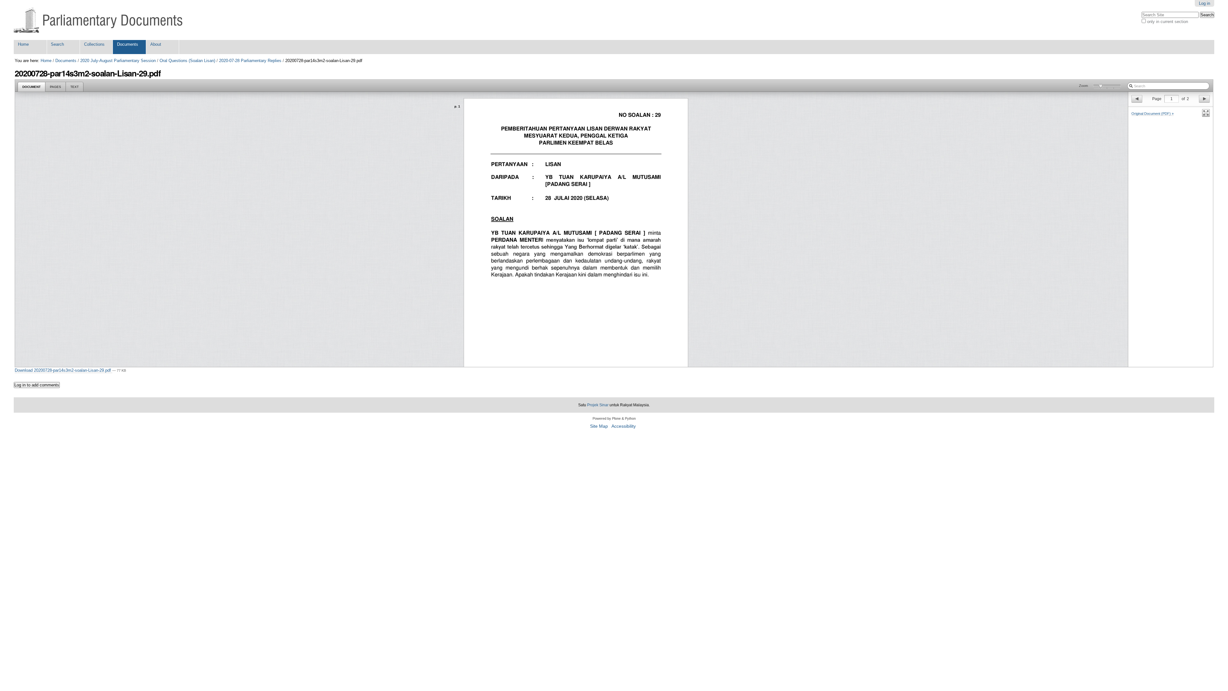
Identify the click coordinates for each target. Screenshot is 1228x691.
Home (23, 44)
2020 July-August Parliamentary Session (118, 60)
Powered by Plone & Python (614, 418)
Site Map (599, 426)
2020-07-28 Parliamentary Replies (250, 60)
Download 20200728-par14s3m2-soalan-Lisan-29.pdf (63, 370)
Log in (1204, 3)
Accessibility (623, 426)
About (155, 44)
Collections (94, 44)
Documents (127, 44)
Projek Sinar (598, 405)
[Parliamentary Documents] (98, 20)
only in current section (1167, 21)
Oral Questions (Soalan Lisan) (187, 60)
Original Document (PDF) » (1152, 113)
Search (57, 44)
